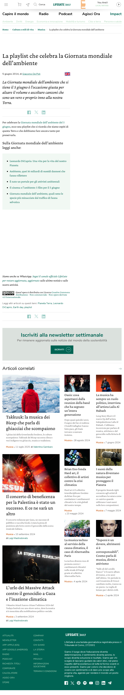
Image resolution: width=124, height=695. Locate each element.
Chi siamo (39, 645)
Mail (36, 654)
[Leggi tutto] (119, 369)
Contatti (38, 640)
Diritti (19, 21)
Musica (9, 446)
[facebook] (66, 683)
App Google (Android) (15, 649)
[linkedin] (103, 683)
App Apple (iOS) (10, 645)
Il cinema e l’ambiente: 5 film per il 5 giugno (35, 187)
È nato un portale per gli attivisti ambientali (35, 181)
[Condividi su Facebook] (29, 112)
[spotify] (85, 683)
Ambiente (7, 21)
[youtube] (91, 683)
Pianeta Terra (45, 303)
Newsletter (28, 4)
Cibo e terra (94, 21)
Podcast (65, 13)
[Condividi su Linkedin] (43, 112)
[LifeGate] (62, 4)
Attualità (8, 635)
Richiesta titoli (11, 663)
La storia (38, 649)
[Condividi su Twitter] (36, 112)
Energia (29, 21)
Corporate (8, 668)
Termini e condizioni (45, 671)
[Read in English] (67, 74)
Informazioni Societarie (41, 665)
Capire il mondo (15, 13)
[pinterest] (78, 683)
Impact (116, 13)
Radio (44, 13)
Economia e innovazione (50, 21)
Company (38, 635)
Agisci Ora (91, 13)
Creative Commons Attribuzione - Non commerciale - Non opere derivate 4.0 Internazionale (36, 294)
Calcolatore (9, 673)
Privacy (37, 659)
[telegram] (110, 683)
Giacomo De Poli (31, 74)
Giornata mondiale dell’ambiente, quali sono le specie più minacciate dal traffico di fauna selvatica (36, 198)
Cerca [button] (42, 4)
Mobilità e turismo (75, 21)
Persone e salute (113, 21)
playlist (28, 307)
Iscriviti (59, 349)
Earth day (18, 307)
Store (20, 4)
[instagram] (97, 683)
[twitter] (72, 683)
